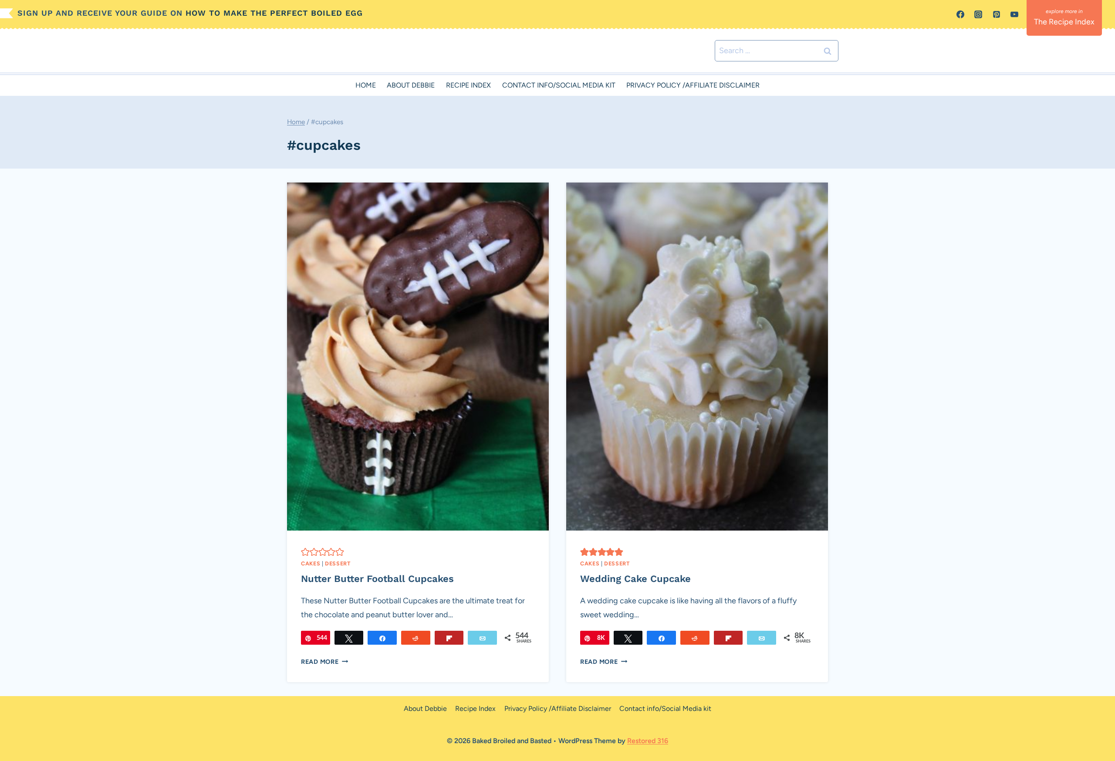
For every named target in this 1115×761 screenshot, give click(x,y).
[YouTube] (1014, 14)
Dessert (337, 563)
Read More (324, 662)
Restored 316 (647, 741)
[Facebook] (960, 14)
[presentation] (418, 357)
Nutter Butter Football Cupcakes (377, 578)
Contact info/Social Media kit (558, 85)
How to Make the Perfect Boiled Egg (274, 12)
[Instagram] (978, 14)
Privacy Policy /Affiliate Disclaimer (693, 85)
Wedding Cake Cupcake (635, 578)
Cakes (310, 563)
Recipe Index (468, 85)
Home (365, 85)
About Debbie (411, 85)
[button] (305, 551)
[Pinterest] (996, 14)
